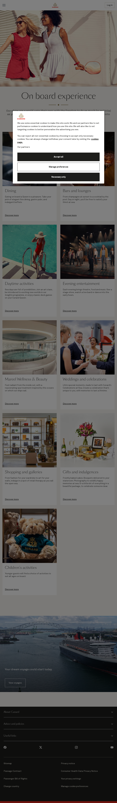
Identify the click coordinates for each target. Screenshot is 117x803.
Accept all (58, 157)
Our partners (23, 147)
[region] (58, 147)
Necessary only (58, 177)
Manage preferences (58, 167)
